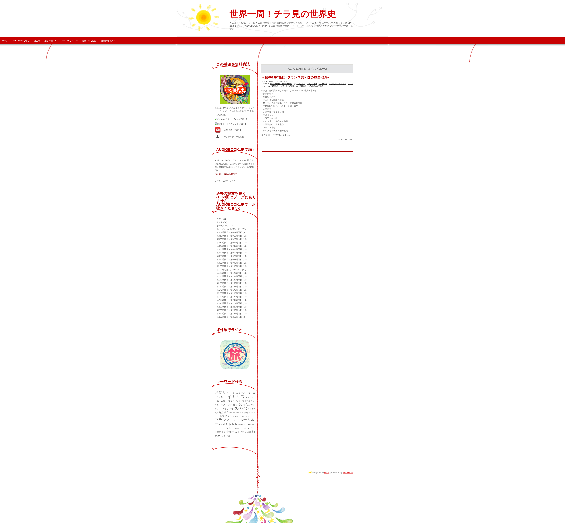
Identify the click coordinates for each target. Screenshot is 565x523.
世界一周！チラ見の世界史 (283, 14)
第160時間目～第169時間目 (229, 286)
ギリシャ (218, 409)
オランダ (241, 404)
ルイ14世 (272, 86)
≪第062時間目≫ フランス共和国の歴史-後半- (295, 77)
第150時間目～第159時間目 (229, 283)
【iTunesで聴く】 (240, 119)
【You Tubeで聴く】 (232, 129)
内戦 (242, 432)
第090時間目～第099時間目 (229, 263)
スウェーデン (228, 409)
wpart (326, 472)
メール (248, 425)
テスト (220, 222)
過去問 (37, 41)
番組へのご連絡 (89, 41)
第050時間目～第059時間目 (229, 249)
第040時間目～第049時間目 (229, 246)
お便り (220, 219)
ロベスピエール (292, 86)
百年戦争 (319, 86)
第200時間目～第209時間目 (229, 300)
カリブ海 (250, 405)
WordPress (348, 472)
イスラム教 (220, 401)
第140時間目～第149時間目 (229, 280)
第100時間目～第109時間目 (229, 266)
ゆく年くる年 (240, 393)
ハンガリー (246, 416)
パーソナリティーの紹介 (232, 136)
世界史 (218, 432)
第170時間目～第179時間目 (229, 290)
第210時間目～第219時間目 (229, 303)
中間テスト (233, 431)
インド (237, 401)
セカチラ (224, 412)
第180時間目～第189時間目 (229, 293)
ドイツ (228, 416)
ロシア (248, 428)
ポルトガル (230, 424)
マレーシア (241, 424)
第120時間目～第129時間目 (229, 273)
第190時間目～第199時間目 (229, 296)
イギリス (236, 396)
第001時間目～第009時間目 (229, 232)
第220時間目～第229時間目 (229, 307)
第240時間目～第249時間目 (229, 313)
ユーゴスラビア (227, 428)
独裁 (228, 436)
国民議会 (302, 86)
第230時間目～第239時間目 (229, 310)
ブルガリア (235, 420)
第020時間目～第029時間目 (229, 239)
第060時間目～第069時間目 (281, 84)
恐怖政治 (311, 86)
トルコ (220, 416)
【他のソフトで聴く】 (236, 124)
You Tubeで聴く (21, 41)
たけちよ (230, 393)
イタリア (230, 401)
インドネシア (246, 401)
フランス (222, 420)
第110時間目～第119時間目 (229, 269)
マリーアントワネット (337, 84)
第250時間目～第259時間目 (229, 317)
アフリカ (250, 393)
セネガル (232, 413)
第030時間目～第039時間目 (229, 242)
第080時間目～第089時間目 (229, 259)
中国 (223, 432)
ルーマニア (239, 428)
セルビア (239, 413)
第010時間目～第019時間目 (229, 236)
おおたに (265, 82)
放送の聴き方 (50, 41)
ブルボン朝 (323, 84)
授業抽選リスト (108, 41)
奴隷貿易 (248, 432)
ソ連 (246, 412)
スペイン (242, 408)
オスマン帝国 (228, 404)
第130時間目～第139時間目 (229, 276)
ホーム (5, 41)
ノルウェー (237, 416)
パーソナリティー (69, 41)
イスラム (249, 397)
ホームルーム (223, 225)
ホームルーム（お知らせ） (229, 229)
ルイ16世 (280, 86)
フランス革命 (312, 84)
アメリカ (221, 397)
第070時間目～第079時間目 (229, 256)
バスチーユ (300, 84)
